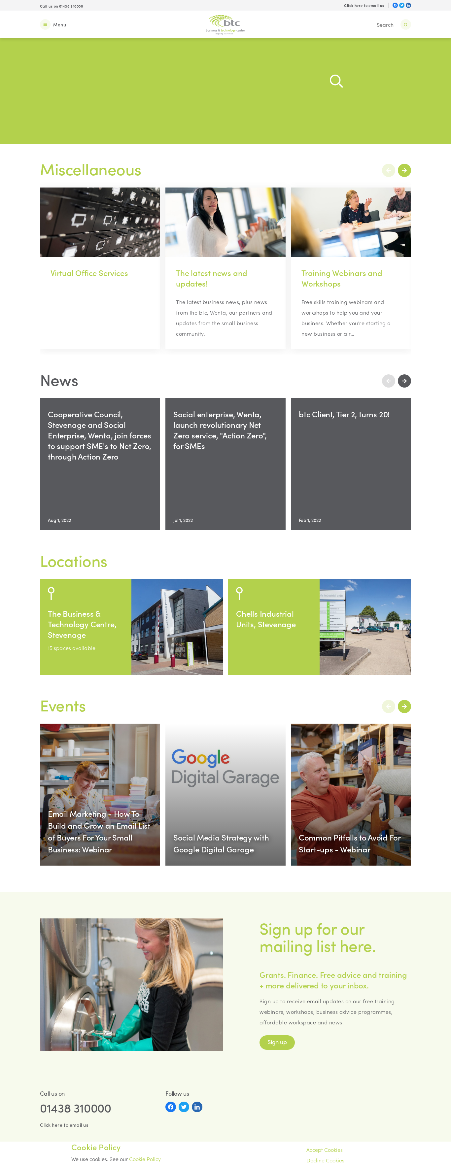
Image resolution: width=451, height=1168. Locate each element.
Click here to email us (364, 5)
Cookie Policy (145, 1158)
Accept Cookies (324, 1149)
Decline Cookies (325, 1160)
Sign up (277, 1042)
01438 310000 (75, 1108)
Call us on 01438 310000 (61, 6)
